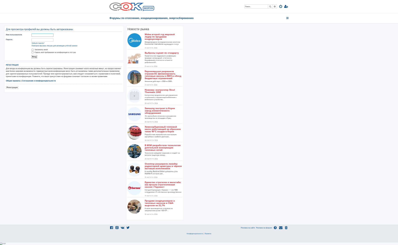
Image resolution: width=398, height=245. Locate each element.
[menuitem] (281, 7)
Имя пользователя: (14, 35)
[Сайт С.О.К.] (131, 6)
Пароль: (9, 39)
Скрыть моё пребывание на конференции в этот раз (55, 52)
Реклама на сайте (248, 228)
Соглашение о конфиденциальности (39, 81)
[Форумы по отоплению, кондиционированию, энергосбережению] (148, 8)
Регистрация (12, 87)
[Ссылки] (287, 18)
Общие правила (13, 81)
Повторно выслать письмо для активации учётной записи (54, 46)
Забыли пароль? (38, 43)
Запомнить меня (41, 49)
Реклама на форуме (264, 228)
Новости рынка (138, 29)
